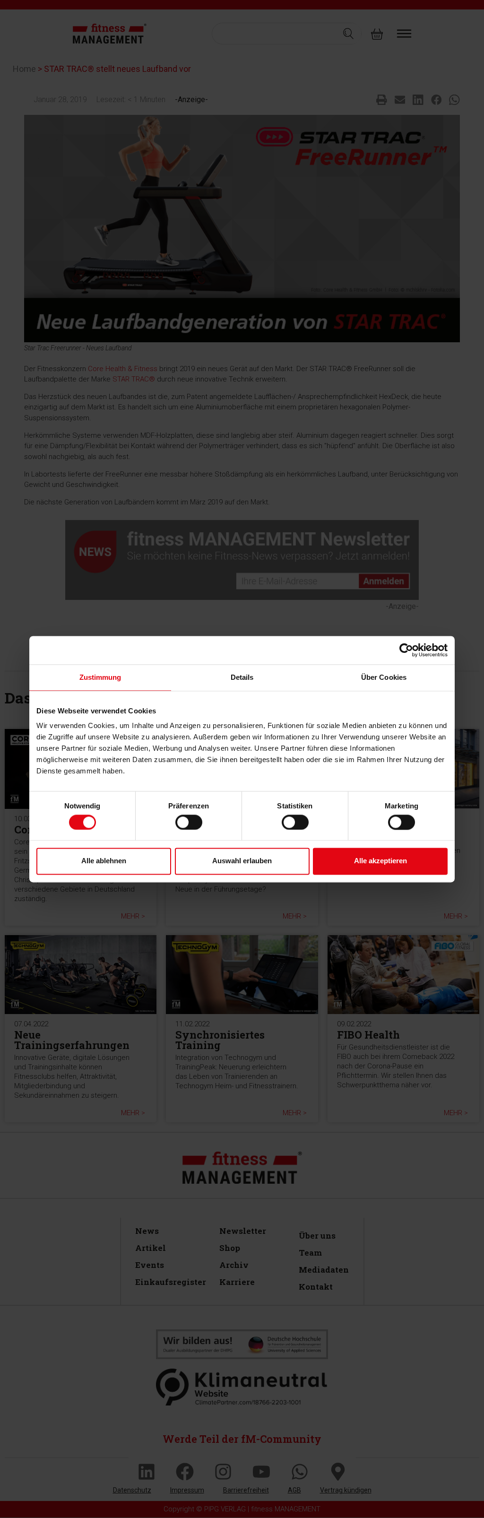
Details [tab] (242, 677)
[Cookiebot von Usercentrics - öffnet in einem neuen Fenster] (406, 650)
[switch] (188, 822)
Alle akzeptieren (380, 861)
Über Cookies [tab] (383, 677)
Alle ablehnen (103, 861)
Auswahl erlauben (242, 861)
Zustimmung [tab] (100, 677)
